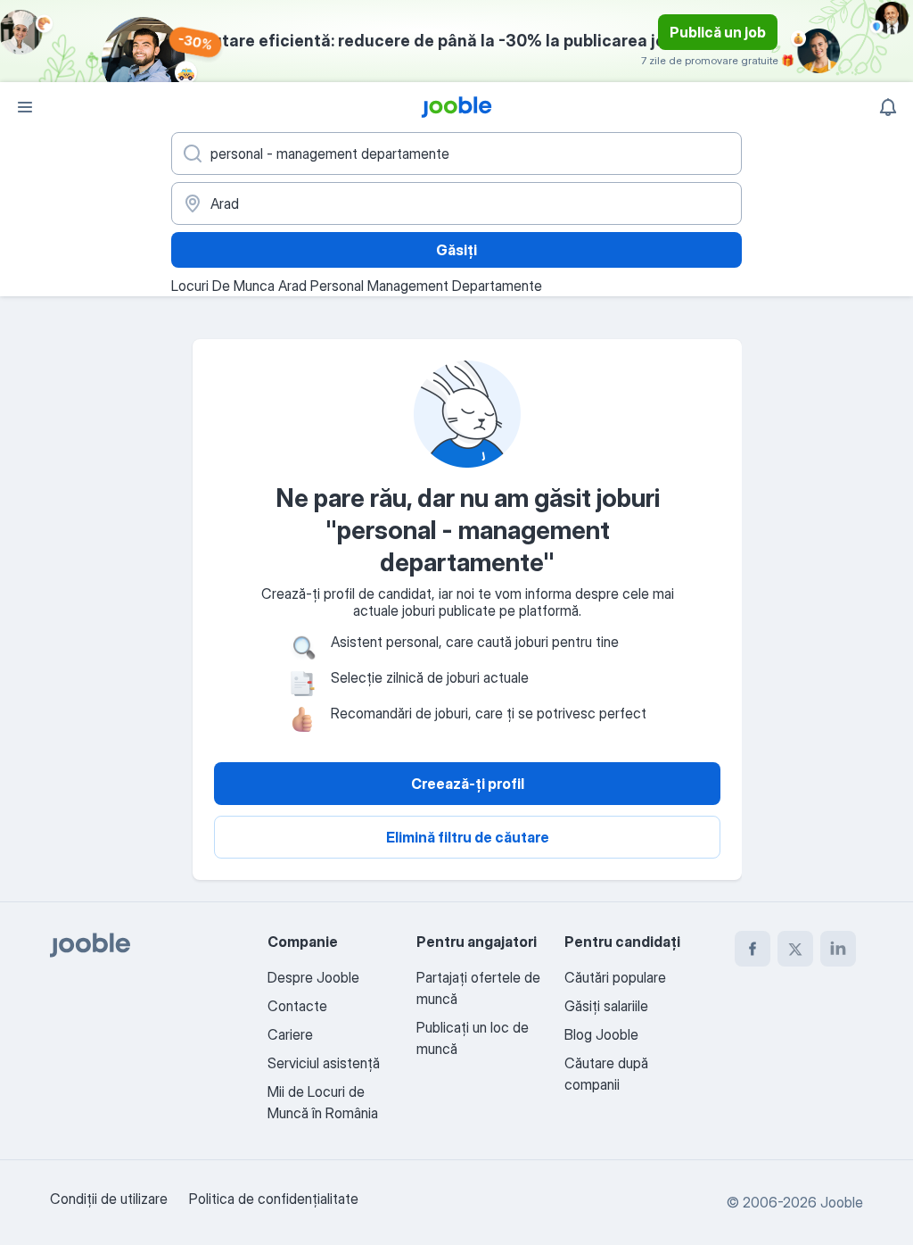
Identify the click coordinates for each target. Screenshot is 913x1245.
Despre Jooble (313, 977)
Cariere (290, 1034)
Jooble (841, 1202)
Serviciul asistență (323, 1063)
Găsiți (456, 250)
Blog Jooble (601, 1034)
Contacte (297, 1006)
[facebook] (752, 949)
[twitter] (795, 949)
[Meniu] (25, 107)
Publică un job (718, 32)
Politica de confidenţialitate (273, 1199)
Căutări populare (615, 977)
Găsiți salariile (606, 1006)
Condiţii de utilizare (109, 1199)
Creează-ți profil (467, 784)
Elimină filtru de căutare (467, 837)
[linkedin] (838, 949)
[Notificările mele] (888, 107)
